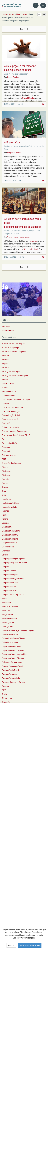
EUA (4, 459)
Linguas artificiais (9, 543)
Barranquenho (8, 383)
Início (4, 14)
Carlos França (12, 237)
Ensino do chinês (9, 443)
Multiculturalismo (9, 618)
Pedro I (34, 249)
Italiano (5, 519)
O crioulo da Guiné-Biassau (14, 638)
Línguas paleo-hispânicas (13, 594)
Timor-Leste (7, 698)
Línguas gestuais (9, 590)
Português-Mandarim (11, 678)
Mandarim (6, 603)
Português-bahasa (10, 674)
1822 (25, 249)
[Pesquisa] (36, 5)
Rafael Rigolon (13, 77)
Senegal (5, 686)
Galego (5, 487)
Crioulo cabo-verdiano (11, 427)
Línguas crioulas (9, 571)
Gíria (4, 495)
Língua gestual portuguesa (13, 559)
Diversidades (21, 14)
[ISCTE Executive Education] (22, 299)
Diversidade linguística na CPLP (16, 435)
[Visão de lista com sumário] (44, 14)
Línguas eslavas (9, 587)
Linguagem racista (10, 539)
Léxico (5, 555)
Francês (5, 479)
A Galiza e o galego (10, 348)
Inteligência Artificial (10, 503)
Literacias (6, 551)
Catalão (5, 403)
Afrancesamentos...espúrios (14, 352)
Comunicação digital (11, 415)
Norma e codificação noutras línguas (18, 630)
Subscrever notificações (30, 945)
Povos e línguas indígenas (13, 682)
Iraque (4, 515)
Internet (5, 511)
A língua (12, 142)
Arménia (5, 367)
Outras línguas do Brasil (12, 666)
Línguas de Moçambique (12, 579)
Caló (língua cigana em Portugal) (16, 399)
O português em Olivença (13, 658)
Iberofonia (6, 499)
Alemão (5, 356)
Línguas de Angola (10, 575)
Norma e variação (10, 634)
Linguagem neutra (10, 535)
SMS (4, 690)
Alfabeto (5, 360)
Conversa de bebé (10, 419)
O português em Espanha (13, 650)
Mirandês (6, 610)
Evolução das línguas (11, 463)
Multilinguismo (8, 622)
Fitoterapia (6, 471)
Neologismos (7, 626)
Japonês (5, 523)
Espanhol (6, 447)
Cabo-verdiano (8, 395)
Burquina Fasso (9, 391)
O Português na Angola (12, 662)
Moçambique (7, 614)
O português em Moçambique (15, 654)
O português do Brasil (11, 646)
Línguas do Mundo (10, 583)
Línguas (5, 567)
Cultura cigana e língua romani (15, 431)
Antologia (6, 326)
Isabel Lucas (25, 237)
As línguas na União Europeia (15, 375)
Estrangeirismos (9, 455)
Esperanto (6, 451)
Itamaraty (33, 241)
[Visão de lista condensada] (39, 14)
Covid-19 (6, 423)
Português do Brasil (10, 670)
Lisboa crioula (8, 547)
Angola (5, 364)
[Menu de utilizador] (43, 5)
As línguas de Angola (11, 371)
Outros (11, 14)
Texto (4, 694)
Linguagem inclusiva (11, 531)
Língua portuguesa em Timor (14, 563)
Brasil (4, 387)
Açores (5, 379)
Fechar (11, 945)
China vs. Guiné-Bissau (12, 407)
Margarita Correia (14, 153)
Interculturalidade (9, 507)
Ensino (5, 439)
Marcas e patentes (10, 606)
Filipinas (5, 467)
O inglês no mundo (10, 642)
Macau (5, 599)
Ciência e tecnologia (10, 411)
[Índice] (12, 5)
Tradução (6, 702)
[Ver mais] (43, 104)
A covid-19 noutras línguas (13, 344)
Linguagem (7, 527)
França (5, 483)
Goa (4, 491)
